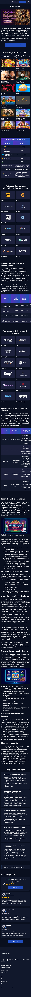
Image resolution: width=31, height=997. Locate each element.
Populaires (3, 56)
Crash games (17, 56)
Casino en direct (11, 56)
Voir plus (15, 941)
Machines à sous (25, 56)
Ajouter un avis (15, 887)
